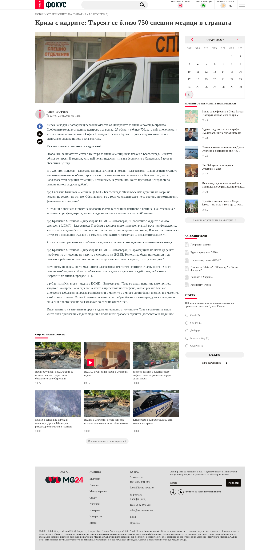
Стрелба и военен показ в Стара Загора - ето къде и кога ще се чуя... (222, 203)
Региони (94, 485)
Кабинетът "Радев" (201, 284)
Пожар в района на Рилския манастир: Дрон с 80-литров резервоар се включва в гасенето (53, 423)
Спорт (93, 497)
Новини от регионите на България (210, 103)
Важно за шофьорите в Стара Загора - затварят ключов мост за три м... (222, 113)
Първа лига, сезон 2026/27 (205, 260)
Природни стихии (200, 244)
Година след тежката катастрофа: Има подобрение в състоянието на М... (221, 131)
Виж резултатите (212, 362)
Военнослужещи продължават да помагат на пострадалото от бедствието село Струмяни (54, 375)
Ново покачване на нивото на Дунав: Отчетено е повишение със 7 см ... (223, 149)
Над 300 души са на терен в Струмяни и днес (106, 373)
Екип (133, 516)
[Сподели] (40, 141)
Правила (135, 523)
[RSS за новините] (181, 492)
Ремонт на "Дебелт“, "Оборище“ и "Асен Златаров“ (214, 269)
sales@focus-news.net (141, 510)
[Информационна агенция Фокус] (173, 492)
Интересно (96, 516)
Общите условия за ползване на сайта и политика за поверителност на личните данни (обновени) (107, 534)
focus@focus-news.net (142, 487)
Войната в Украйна (201, 277)
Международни (98, 491)
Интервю (95, 510)
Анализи (95, 504)
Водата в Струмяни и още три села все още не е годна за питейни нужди (106, 421)
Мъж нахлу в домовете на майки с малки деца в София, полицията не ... (222, 185)
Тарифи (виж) (138, 499)
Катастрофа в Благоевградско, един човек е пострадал (153, 421)
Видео (93, 522)
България (95, 478)
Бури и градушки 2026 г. (204, 252)
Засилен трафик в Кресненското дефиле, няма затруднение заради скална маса (152, 375)
